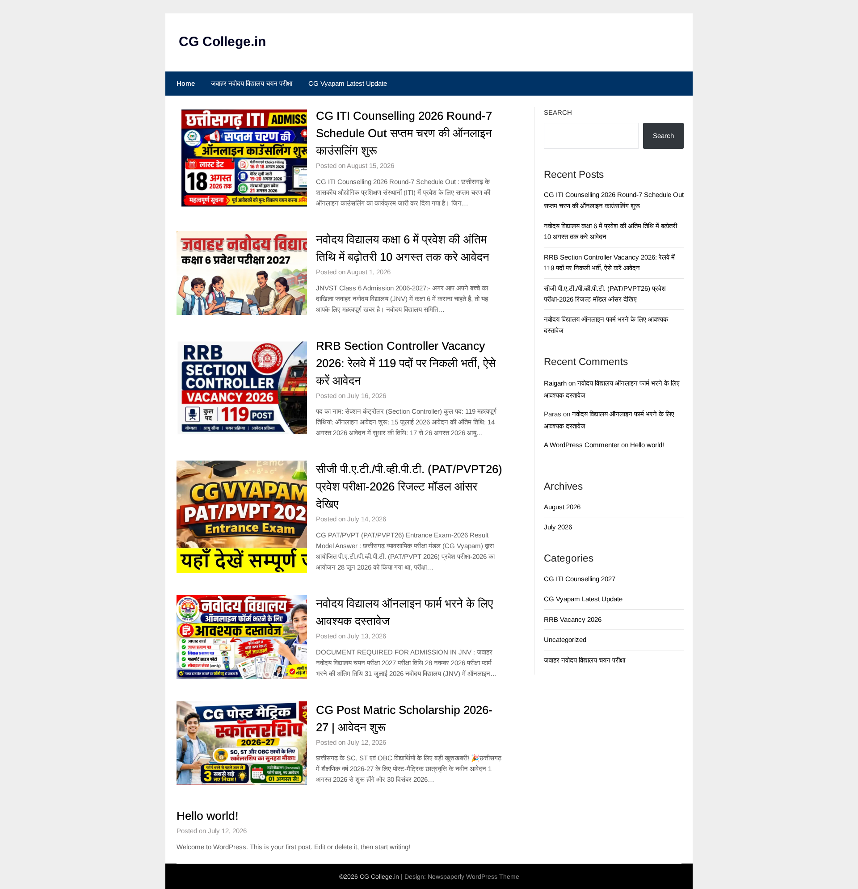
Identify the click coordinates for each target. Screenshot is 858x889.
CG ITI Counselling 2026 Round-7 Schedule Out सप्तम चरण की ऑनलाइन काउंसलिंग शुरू (404, 133)
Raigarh (555, 383)
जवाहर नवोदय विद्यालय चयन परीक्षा (251, 83)
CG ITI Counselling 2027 (579, 579)
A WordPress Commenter (581, 445)
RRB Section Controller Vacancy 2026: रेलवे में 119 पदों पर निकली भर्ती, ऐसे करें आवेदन (406, 363)
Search (558, 112)
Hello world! (208, 815)
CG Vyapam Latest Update (347, 83)
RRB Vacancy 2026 (572, 619)
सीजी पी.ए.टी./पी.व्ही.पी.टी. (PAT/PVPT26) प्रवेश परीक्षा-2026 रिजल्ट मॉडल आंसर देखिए (409, 486)
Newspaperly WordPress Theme (473, 876)
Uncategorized (565, 639)
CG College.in (222, 41)
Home (186, 83)
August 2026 (562, 507)
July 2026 (558, 527)
